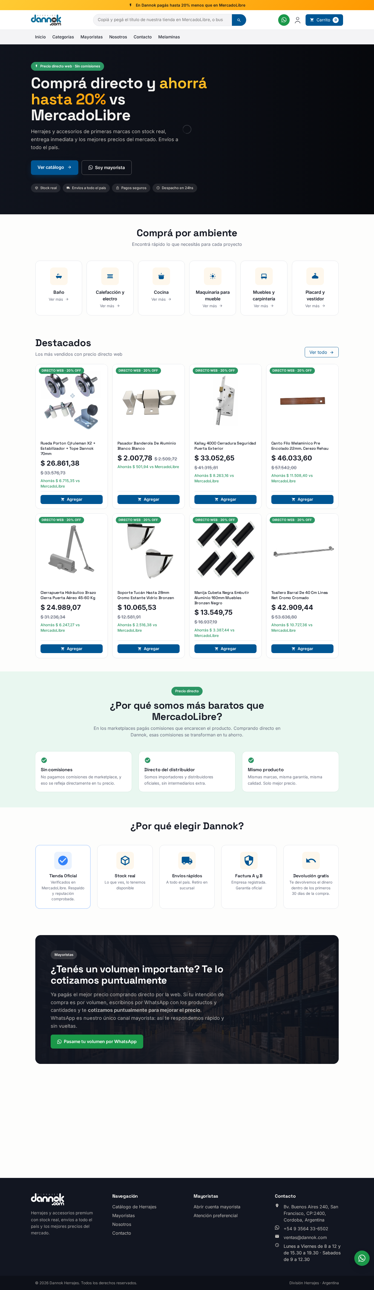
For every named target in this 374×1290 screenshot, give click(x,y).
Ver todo (319, 352)
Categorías (63, 36)
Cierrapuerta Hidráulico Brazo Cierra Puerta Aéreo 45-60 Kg (68, 595)
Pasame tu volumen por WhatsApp (100, 1041)
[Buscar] (239, 20)
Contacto (143, 36)
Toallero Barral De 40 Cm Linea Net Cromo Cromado (299, 595)
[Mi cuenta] (297, 20)
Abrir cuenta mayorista (217, 1206)
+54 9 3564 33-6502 (306, 1228)
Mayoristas (91, 36)
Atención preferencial (216, 1215)
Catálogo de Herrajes (134, 1206)
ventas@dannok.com (305, 1237)
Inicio (40, 36)
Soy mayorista (110, 167)
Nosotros (118, 36)
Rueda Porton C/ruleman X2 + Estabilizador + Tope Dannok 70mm (68, 448)
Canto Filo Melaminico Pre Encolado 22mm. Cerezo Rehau (300, 446)
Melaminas (169, 36)
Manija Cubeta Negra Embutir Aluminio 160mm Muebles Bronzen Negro (221, 597)
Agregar (74, 499)
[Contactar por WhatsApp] (284, 20)
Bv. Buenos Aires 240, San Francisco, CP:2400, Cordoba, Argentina (311, 1213)
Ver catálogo (51, 167)
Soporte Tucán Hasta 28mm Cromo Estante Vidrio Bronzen (145, 595)
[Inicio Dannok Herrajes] (46, 20)
